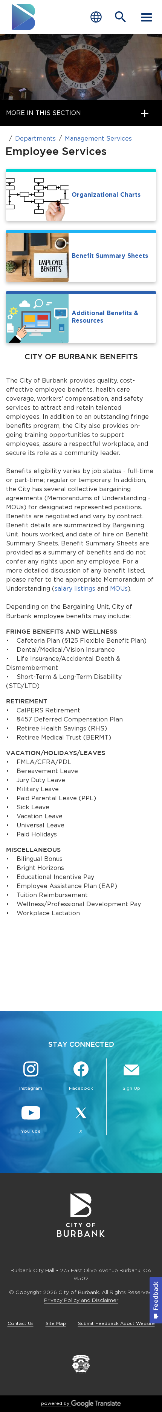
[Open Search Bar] (120, 17)
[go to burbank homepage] (24, 17)
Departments (35, 138)
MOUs (119, 588)
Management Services (98, 138)
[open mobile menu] (146, 17)
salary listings (75, 588)
